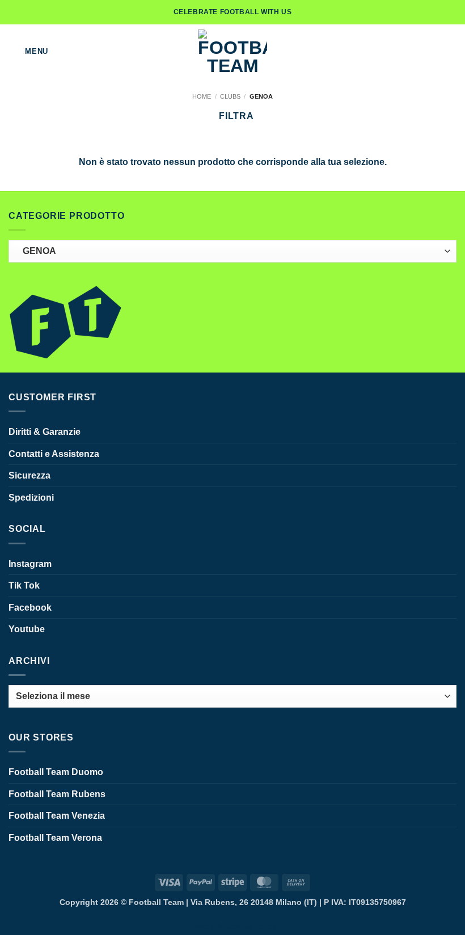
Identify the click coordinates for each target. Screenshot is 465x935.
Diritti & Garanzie (45, 432)
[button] (28, 51)
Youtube (27, 629)
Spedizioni (31, 497)
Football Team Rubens (57, 794)
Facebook (30, 607)
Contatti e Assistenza (54, 454)
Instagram (30, 564)
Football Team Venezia (57, 815)
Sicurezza (29, 475)
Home (201, 96)
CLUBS (230, 96)
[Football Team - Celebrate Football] (232, 51)
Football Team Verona (55, 838)
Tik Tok (24, 585)
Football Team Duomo (56, 772)
